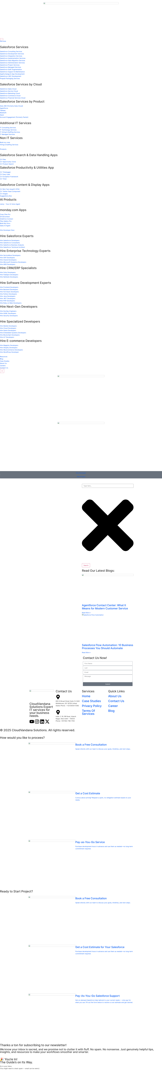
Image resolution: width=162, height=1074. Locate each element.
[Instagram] (37, 722)
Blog (1, 359)
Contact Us (4, 368)
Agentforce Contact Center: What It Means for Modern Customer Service (105, 607)
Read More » (86, 613)
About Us (3, 363)
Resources (3, 357)
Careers (3, 365)
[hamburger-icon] (1, 39)
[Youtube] (31, 722)
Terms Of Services (88, 712)
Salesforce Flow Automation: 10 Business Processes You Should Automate (107, 646)
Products (3, 149)
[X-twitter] (47, 722)
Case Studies (4, 361)
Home (86, 696)
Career (113, 706)
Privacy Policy (92, 706)
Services (3, 41)
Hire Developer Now (7, 230)
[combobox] (108, 486)
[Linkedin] (42, 722)
